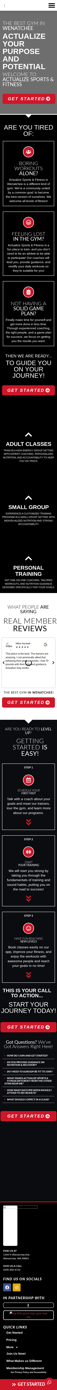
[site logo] (20, 1225)
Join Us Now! (16, 1353)
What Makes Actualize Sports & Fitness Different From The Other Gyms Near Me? (28, 1081)
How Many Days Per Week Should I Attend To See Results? (29, 1091)
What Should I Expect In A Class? (28, 1099)
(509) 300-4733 (11, 1270)
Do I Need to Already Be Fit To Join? (30, 1071)
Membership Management (25, 1368)
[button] (4, 663)
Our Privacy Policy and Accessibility (28, 1372)
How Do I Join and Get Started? (27, 1055)
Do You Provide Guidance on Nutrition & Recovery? (25, 1063)
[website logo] (5, 5)
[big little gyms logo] (28, 1315)
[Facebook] (7, 1287)
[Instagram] (17, 1287)
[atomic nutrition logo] (28, 1305)
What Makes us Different (24, 1361)
